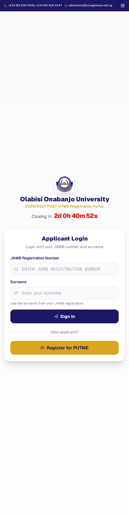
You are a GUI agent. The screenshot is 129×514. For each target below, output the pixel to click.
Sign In (67, 316)
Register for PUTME (68, 348)
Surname (18, 281)
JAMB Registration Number (34, 258)
